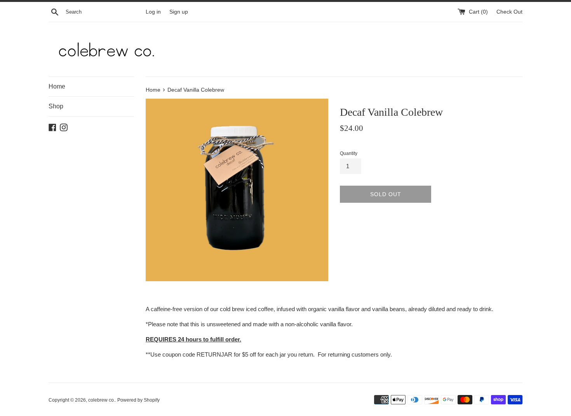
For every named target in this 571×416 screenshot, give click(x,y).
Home (57, 86)
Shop (56, 106)
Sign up (178, 12)
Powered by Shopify (138, 400)
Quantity (348, 153)
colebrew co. (101, 400)
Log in (153, 12)
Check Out (509, 12)
